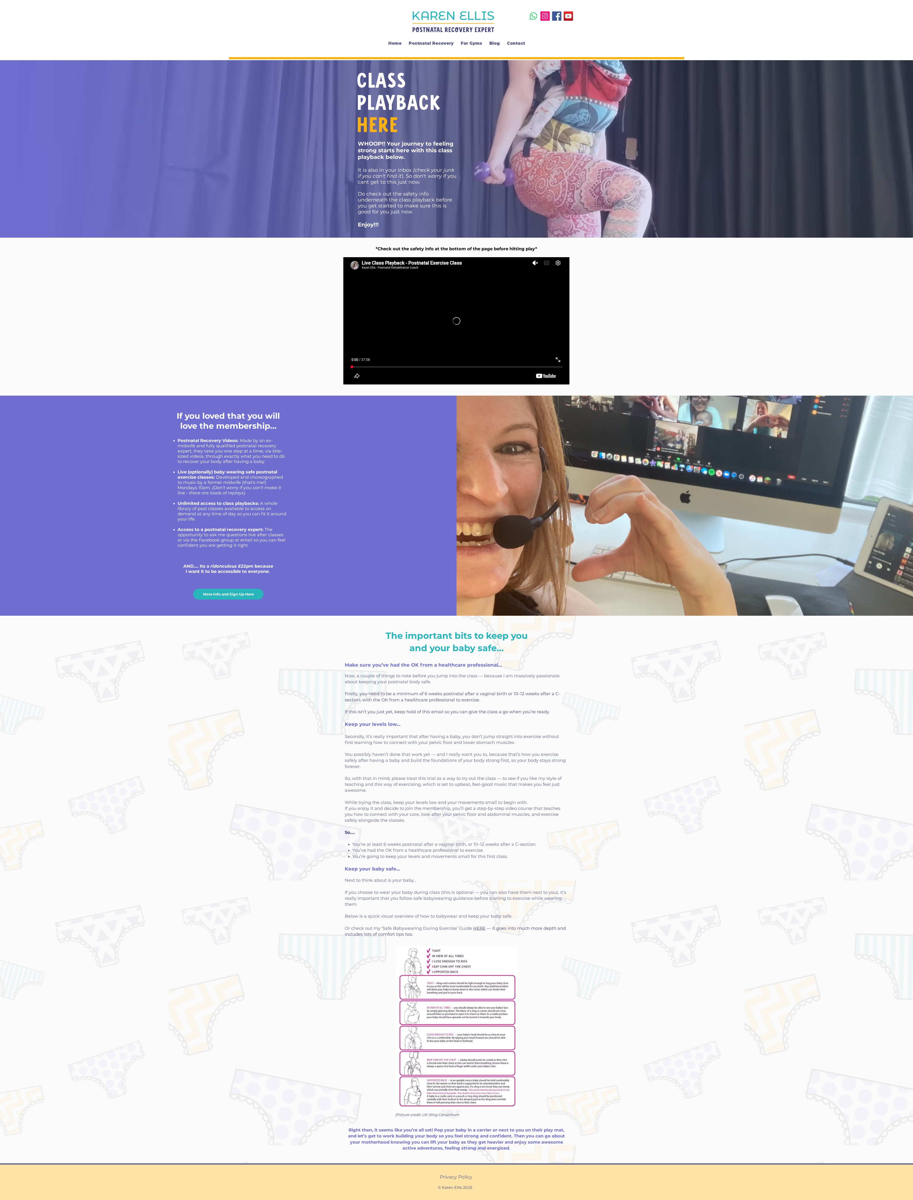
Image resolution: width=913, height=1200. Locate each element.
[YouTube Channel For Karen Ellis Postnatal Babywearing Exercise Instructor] (568, 16)
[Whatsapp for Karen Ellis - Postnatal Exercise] (533, 16)
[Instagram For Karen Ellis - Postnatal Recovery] (545, 16)
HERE (479, 928)
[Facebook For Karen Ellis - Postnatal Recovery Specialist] (556, 16)
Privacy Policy (456, 1177)
